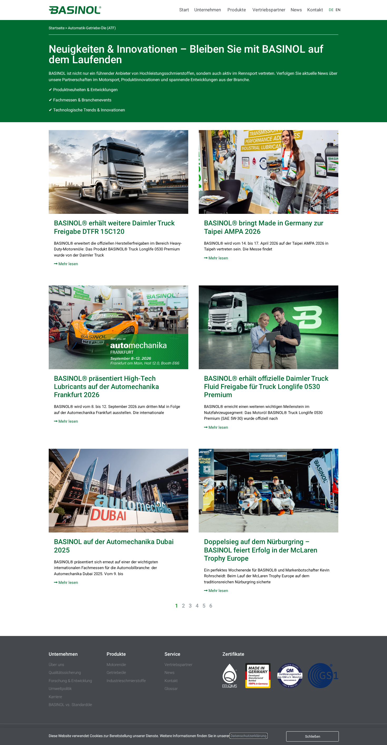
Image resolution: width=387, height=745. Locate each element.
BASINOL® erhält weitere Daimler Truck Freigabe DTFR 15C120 (114, 227)
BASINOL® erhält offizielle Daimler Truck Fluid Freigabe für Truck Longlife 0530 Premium (266, 386)
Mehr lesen (67, 264)
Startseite (56, 28)
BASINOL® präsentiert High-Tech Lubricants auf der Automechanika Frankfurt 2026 (106, 386)
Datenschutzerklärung (248, 736)
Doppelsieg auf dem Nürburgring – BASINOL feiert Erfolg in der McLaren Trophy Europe (260, 550)
